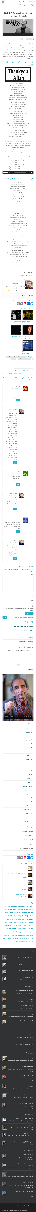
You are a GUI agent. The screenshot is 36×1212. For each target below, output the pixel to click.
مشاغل (28, 782)
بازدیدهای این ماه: (29, 836)
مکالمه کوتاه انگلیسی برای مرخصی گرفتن (26, 970)
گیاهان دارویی (27, 821)
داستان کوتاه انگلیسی (11, 922)
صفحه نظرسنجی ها (29, 669)
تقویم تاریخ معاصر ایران (20, 915)
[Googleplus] (29, 295)
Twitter (24, 1206)
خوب (29, 657)
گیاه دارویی (19, 941)
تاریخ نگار (6, 909)
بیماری (32, 909)
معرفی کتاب (27, 790)
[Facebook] (27, 295)
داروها (28, 755)
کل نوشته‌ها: (30, 844)
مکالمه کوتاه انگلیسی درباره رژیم (27, 977)
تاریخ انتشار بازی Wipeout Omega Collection (24, 1118)
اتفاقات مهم (21, 906)
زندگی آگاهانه (11, 1210)
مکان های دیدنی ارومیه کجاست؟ (27, 1154)
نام (32, 594)
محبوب (31, 863)
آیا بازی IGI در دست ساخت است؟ (27, 1126)
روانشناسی (28, 759)
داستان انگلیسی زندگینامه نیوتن (20, 888)
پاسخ (18, 400)
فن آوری (28, 775)
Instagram (18, 1206)
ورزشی (28, 802)
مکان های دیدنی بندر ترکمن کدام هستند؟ (25, 1164)
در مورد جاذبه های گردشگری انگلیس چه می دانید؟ (24, 1173)
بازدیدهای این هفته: (29, 831)
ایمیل (32, 600)
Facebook (30, 1206)
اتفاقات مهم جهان (13, 906)
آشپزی (28, 728)
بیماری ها (28, 744)
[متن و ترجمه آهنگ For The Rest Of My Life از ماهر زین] (30, 875)
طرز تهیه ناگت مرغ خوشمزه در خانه (26, 630)
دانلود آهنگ (30, 275)
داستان (31, 922)
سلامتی (10, 932)
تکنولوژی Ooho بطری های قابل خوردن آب (12, 373)
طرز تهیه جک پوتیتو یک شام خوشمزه (26, 641)
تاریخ (25, 909)
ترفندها (28, 748)
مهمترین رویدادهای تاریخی (19, 938)
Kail (22, 39)
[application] (18, 172)
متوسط (29, 659)
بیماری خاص (29, 909)
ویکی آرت (28, 806)
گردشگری (28, 813)
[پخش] (31, 172)
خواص (26, 919)
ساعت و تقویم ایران (24, 932)
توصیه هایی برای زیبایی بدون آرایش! (26, 1103)
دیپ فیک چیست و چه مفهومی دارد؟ (26, 634)
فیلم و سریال (27, 779)
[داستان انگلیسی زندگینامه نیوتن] (30, 889)
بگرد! (5, 617)
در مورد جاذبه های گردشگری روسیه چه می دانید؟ (24, 1191)
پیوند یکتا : (13, 359)
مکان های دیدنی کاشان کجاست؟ (27, 1182)
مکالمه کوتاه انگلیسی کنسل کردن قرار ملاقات (25, 963)
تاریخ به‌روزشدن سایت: (28, 848)
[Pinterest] (32, 295)
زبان (30, 357)
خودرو (29, 752)
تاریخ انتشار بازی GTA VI (21, 894)
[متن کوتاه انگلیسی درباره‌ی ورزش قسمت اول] (30, 868)
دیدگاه (32, 574)
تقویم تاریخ (30, 915)
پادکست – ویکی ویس (26, 809)
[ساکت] (9, 172)
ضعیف (29, 661)
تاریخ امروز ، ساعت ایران (16, 909)
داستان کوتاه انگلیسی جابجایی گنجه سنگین (23, 370)
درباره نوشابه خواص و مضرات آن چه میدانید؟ (25, 1057)
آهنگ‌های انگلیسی (16, 50)
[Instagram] (25, 295)
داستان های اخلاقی (26, 922)
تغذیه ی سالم (9, 912)
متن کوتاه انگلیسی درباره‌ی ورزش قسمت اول (18, 867)
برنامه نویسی (27, 740)
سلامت (28, 767)
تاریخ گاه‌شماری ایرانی (23, 912)
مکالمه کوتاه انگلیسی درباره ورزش (26, 638)
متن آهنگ (20, 359)
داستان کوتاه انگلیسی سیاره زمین (20, 881)
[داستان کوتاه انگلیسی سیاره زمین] (30, 882)
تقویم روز (10, 915)
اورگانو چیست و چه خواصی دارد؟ (27, 1066)
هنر (29, 798)
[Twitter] (22, 295)
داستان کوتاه (19, 922)
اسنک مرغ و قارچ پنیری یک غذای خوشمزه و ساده (23, 626)
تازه (26, 863)
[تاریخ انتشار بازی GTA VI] (30, 895)
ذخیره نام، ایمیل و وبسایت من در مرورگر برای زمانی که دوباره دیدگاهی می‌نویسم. (19, 609)
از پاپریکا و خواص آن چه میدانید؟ (27, 1075)
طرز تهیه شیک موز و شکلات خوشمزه (26, 1020)
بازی (29, 736)
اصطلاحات (28, 732)
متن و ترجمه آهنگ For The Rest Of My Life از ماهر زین (16, 875)
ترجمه (25, 357)
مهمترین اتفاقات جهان (21, 935)
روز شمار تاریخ (24, 925)
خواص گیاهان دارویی (19, 919)
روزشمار (31, 925)
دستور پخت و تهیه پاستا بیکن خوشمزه (26, 1013)
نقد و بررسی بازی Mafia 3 (28, 1133)
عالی (29, 654)
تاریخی (14, 912)
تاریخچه (31, 912)
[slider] (5, 172)
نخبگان (28, 794)
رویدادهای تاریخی (22, 928)
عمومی (28, 771)
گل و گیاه (28, 817)
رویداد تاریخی (16, 925)
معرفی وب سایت (26, 786)
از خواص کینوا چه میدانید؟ (28, 1094)
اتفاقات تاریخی (28, 906)
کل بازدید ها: (30, 840)
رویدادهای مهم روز (12, 928)
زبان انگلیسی (26, 359)
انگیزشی (6, 906)
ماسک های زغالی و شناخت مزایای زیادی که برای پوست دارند (22, 1085)
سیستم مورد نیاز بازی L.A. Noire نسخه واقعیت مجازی (23, 1141)
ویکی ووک (9, 938)
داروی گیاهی (10, 919)
